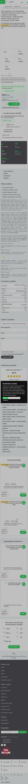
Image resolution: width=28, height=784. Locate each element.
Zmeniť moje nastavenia (14, 397)
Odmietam (5, 400)
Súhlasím (5, 397)
